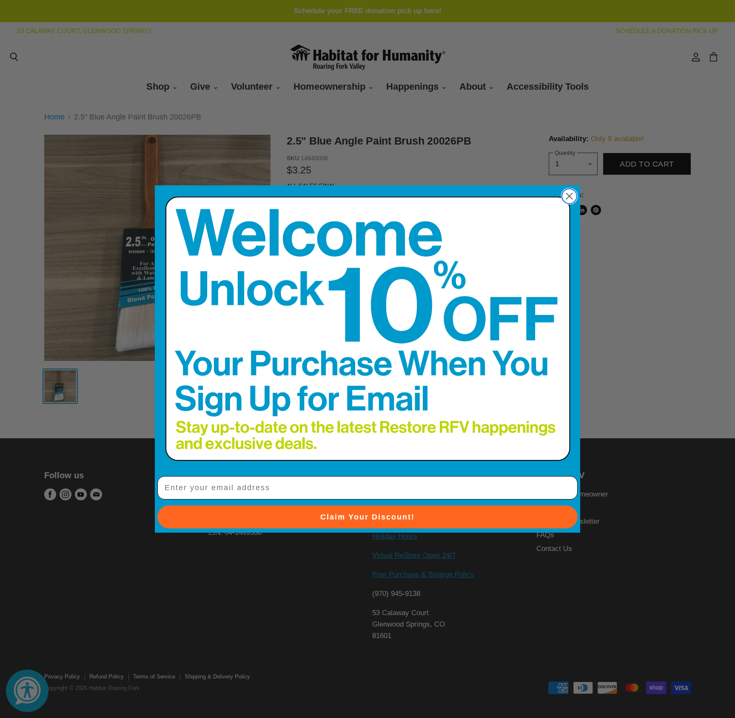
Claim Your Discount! (367, 517)
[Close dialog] (569, 196)
